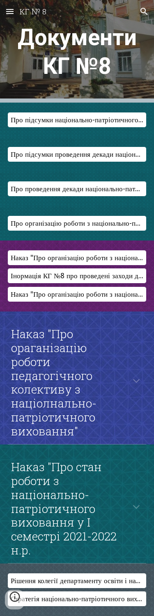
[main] (77, 51)
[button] (10, 11)
